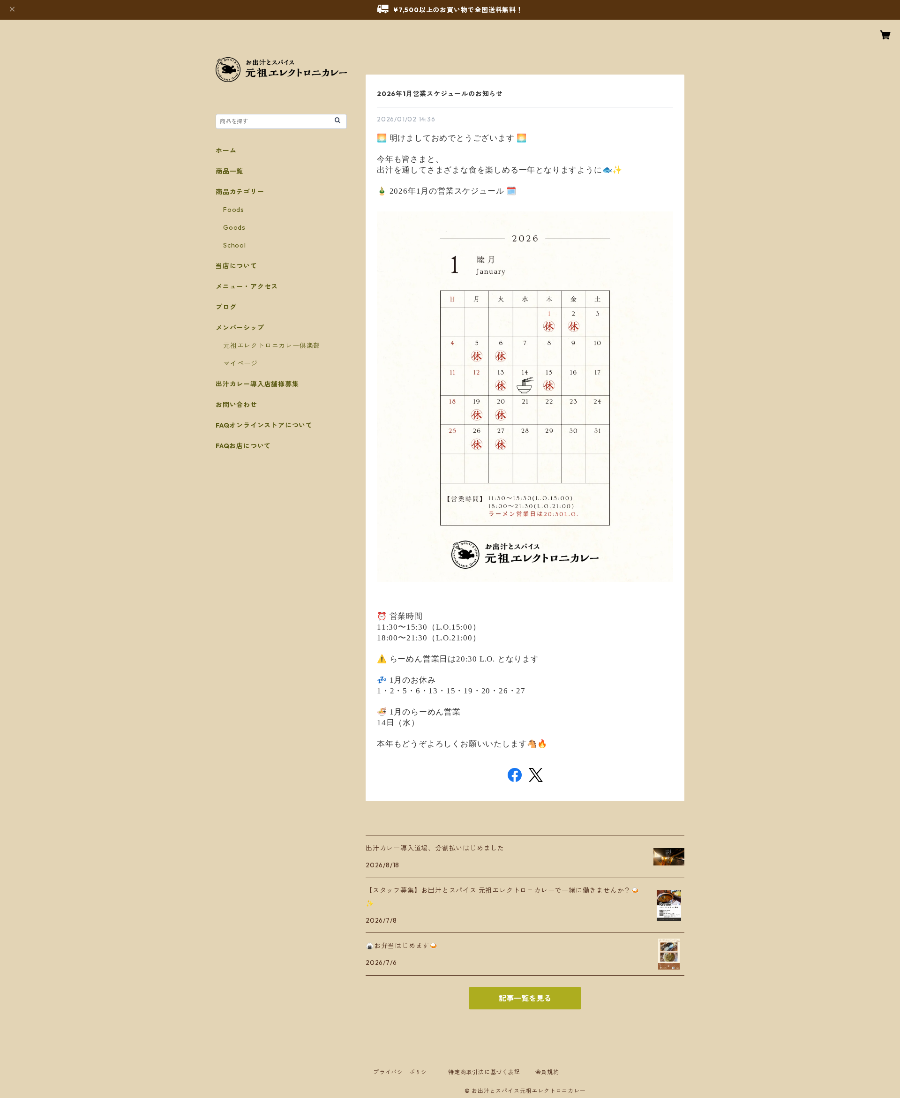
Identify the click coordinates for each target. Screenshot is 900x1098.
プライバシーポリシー (403, 1071)
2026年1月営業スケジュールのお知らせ (440, 94)
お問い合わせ (236, 404)
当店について (236, 266)
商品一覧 (229, 171)
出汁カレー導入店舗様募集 (257, 384)
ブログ (226, 307)
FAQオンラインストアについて (264, 425)
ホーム (226, 150)
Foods (233, 209)
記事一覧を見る (525, 998)
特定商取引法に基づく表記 (484, 1071)
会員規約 (547, 1071)
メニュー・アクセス (247, 286)
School (234, 245)
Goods (234, 227)
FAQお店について (243, 446)
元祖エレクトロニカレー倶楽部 (271, 345)
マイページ (240, 363)
